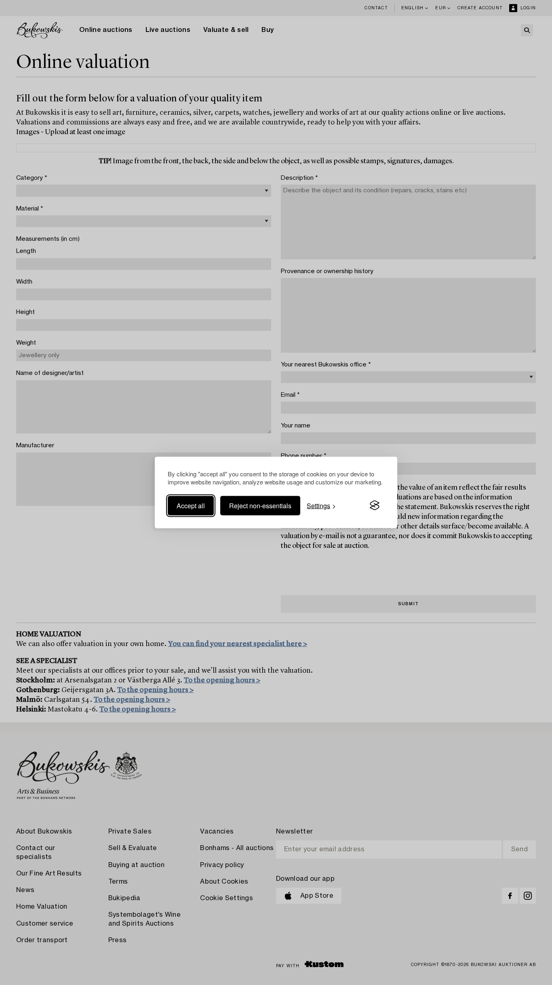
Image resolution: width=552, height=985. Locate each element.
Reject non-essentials (260, 505)
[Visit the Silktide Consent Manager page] (374, 505)
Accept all (191, 505)
